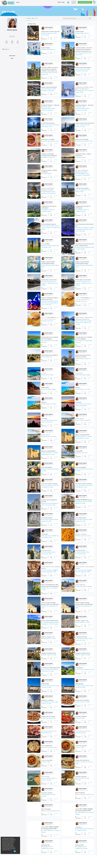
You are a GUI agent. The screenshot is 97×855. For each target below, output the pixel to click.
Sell (36, 18)
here (11, 849)
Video (33, 18)
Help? (63, 2)
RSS (60, 2)
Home (17, 2)
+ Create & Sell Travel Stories (85, 2)
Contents (28, 18)
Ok (14, 851)
